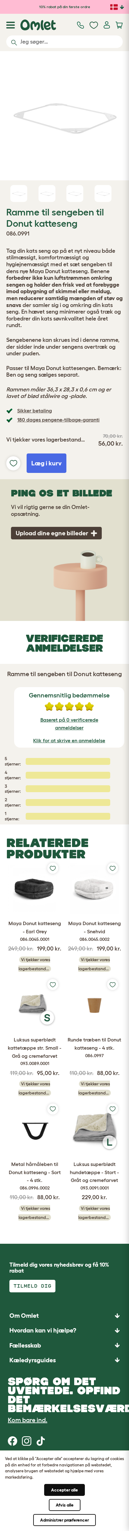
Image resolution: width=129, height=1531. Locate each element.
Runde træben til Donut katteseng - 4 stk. (94, 1047)
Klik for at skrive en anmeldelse (69, 740)
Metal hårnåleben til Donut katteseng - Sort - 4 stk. (35, 1175)
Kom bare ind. (27, 1420)
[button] (64, 1360)
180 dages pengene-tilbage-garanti (58, 419)
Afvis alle (65, 1504)
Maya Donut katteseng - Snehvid (94, 930)
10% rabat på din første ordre (64, 7)
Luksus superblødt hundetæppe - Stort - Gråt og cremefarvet (94, 1175)
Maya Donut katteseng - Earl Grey (34, 930)
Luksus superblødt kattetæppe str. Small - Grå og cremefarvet (34, 1051)
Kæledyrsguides (32, 1360)
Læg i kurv (46, 463)
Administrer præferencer (64, 1520)
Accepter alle (64, 1489)
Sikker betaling (34, 410)
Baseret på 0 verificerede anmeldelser (69, 724)
